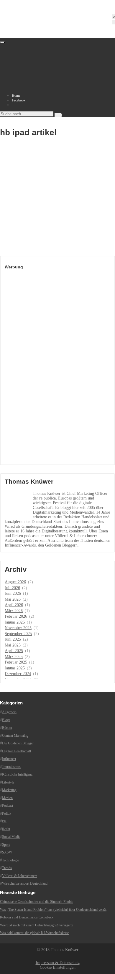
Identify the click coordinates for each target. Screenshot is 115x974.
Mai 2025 (13, 645)
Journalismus (11, 767)
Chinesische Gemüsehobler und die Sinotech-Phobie (36, 902)
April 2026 (14, 605)
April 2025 (14, 651)
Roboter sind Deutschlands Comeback (26, 917)
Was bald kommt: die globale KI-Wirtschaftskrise (34, 933)
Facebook (18, 100)
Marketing (9, 790)
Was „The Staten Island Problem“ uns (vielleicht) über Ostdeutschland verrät (53, 910)
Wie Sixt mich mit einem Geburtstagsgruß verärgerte (36, 925)
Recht (6, 829)
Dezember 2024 (18, 673)
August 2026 (15, 582)
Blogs (6, 720)
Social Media (11, 837)
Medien (7, 798)
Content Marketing (15, 736)
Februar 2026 (16, 616)
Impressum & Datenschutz (58, 962)
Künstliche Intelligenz (17, 774)
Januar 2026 (15, 622)
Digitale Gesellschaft (16, 751)
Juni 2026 (13, 593)
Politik (6, 813)
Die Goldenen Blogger (18, 743)
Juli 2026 (12, 588)
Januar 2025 (15, 668)
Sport (6, 845)
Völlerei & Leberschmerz (19, 876)
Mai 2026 (13, 599)
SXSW (7, 852)
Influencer (9, 759)
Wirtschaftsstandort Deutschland (24, 883)
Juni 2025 (13, 639)
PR (4, 821)
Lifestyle (8, 782)
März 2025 (14, 656)
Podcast (7, 805)
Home (16, 95)
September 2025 (18, 633)
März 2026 (14, 611)
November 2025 (18, 628)
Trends (7, 868)
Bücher (7, 728)
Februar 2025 (16, 662)
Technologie (10, 860)
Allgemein (9, 712)
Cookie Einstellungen (57, 967)
